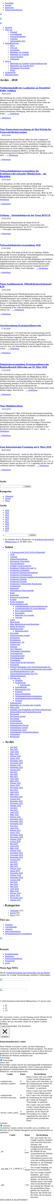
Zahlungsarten (15, 703)
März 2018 (14, 891)
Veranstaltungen (16, 653)
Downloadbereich (17, 563)
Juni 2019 (14, 864)
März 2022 (14, 815)
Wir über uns (15, 678)
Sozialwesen (25, 685)
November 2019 (16, 855)
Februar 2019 (15, 868)
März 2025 (14, 781)
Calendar (13, 557)
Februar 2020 (15, 850)
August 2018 (15, 880)
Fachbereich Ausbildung (19, 570)
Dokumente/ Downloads (20, 68)
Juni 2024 (14, 790)
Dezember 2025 (16, 761)
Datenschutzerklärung (13, 10)
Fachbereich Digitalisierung (21, 575)
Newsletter (9, 3)
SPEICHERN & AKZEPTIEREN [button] (14, 1200)
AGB (12, 555)
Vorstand (13, 32)
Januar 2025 (15, 785)
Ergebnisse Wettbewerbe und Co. (23, 568)
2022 (7, 519)
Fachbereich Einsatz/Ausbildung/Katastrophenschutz (31, 577)
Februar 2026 (15, 756)
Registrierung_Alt (17, 642)
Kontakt (8, 5)
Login (12, 620)
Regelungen (15, 737)
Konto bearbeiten (17, 602)
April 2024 (14, 792)
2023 (7, 517)
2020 (7, 524)
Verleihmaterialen (17, 658)
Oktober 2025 (15, 765)
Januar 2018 (15, 895)
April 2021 (14, 828)
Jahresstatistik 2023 (17, 41)
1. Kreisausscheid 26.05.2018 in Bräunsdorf (27, 552)
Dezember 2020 (16, 835)
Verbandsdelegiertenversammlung (28, 696)
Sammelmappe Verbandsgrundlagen (24, 732)
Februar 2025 (15, 783)
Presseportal (15, 638)
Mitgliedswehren (11, 75)
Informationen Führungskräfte (22, 590)
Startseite (8, 27)
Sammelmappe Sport (18, 730)
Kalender (18, 692)
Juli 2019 (13, 862)
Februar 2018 (15, 893)
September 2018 (16, 877)
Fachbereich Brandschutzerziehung (24, 572)
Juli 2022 (13, 808)
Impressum (9, 7)
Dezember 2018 (16, 873)
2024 (7, 515)
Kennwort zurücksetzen (19, 597)
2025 (7, 513)
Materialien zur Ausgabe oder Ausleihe (25, 705)
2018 (7, 528)
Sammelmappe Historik (19, 725)
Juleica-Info (14, 707)
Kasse (12, 593)
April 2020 (14, 846)
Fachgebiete (15, 50)
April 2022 (14, 812)
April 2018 (14, 889)
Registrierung (15, 640)
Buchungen (14, 714)
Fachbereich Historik (18, 579)
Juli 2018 (13, 882)
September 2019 (16, 857)
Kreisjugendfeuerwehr (19, 604)
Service (8, 61)
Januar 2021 (15, 832)
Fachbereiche (10, 72)
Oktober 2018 (15, 875)
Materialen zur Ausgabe (19, 52)
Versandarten (15, 660)
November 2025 (16, 763)
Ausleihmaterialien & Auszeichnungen (30, 608)
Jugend (8, 498)
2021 (7, 522)
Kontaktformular (11, 954)
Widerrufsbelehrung (18, 676)
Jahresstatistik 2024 (22, 689)
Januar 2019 (15, 871)
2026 (7, 510)
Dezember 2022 (16, 801)
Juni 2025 (14, 774)
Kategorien (14, 595)
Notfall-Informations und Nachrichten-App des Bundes (28, 973)
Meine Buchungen (17, 626)
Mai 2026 (14, 749)
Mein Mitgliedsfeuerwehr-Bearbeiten (24, 624)
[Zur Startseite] (1, 14)
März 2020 (14, 848)
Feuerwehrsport (16, 723)
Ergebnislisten (15, 721)
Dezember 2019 (16, 853)
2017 (7, 531)
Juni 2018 (14, 884)
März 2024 (14, 794)
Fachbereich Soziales (18, 581)
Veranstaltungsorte (17, 656)
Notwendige (8, 1060)
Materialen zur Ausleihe (19, 54)
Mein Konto (15, 622)
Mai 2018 (14, 886)
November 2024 (16, 788)
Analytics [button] (4, 1123)
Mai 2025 (14, 776)
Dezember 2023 (16, 797)
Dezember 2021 (16, 819)
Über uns (8, 30)
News (12, 45)
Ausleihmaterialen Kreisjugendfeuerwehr (31, 606)
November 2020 (16, 837)
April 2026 (14, 752)
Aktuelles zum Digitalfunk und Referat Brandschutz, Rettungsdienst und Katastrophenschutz (31, 711)
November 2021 (16, 821)
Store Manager (16, 649)
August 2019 (15, 859)
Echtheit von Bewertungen (20, 566)
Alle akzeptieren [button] (24, 1026)
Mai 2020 (14, 844)
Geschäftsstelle (16, 34)
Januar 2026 (15, 758)
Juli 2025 (13, 772)
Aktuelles (14, 39)
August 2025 (15, 770)
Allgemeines (15, 734)
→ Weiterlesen (13, 114)
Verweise (18, 617)
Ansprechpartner (16, 57)
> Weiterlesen (5, 118)
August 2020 (15, 841)
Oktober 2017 (15, 900)
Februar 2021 (15, 830)
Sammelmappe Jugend (19, 728)
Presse (12, 70)
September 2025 (16, 767)
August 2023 (15, 799)
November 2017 (16, 898)
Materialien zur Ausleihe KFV (22, 66)
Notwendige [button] (5, 1058)
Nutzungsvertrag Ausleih (20, 635)
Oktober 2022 (15, 806)
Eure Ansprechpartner (23, 611)
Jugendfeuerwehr (12, 43)
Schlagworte (15, 644)
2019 (7, 526)
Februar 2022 (15, 817)
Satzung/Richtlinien (18, 36)
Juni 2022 (14, 810)
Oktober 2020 (15, 839)
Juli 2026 (13, 747)
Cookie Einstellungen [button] (8, 1026)
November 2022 (16, 803)
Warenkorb (14, 665)
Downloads (14, 719)
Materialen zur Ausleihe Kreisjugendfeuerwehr (28, 63)
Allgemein (9, 496)
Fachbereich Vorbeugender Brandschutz (26, 584)
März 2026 (14, 754)
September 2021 (16, 824)
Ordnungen (14, 59)
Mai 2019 (14, 866)
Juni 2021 (14, 826)
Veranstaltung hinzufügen (20, 651)
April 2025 (14, 779)
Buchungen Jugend (17, 716)
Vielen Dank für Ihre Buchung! (22, 662)
